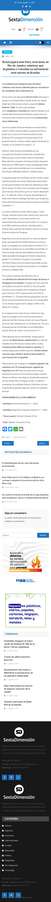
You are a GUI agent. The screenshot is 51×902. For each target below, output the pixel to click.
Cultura (8, 826)
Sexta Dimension (19, 437)
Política (8, 855)
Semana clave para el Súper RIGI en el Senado (18, 703)
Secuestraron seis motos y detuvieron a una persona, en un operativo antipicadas (18, 672)
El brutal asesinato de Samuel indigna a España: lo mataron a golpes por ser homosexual (44, 443)
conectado (31, 518)
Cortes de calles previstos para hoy (17, 658)
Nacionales (9, 850)
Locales (8, 845)
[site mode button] (41, 42)
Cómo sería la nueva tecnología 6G (10, 443)
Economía (9, 835)
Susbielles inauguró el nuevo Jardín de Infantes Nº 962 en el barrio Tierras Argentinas (19, 644)
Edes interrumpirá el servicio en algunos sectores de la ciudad (18, 689)
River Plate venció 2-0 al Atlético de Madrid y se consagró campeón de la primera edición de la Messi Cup (23, 480)
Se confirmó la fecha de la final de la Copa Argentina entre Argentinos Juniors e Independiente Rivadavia (25, 496)
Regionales (10, 860)
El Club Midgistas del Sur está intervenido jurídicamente (20, 464)
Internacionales (11, 840)
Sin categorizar (11, 865)
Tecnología (9, 870)
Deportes (7, 52)
